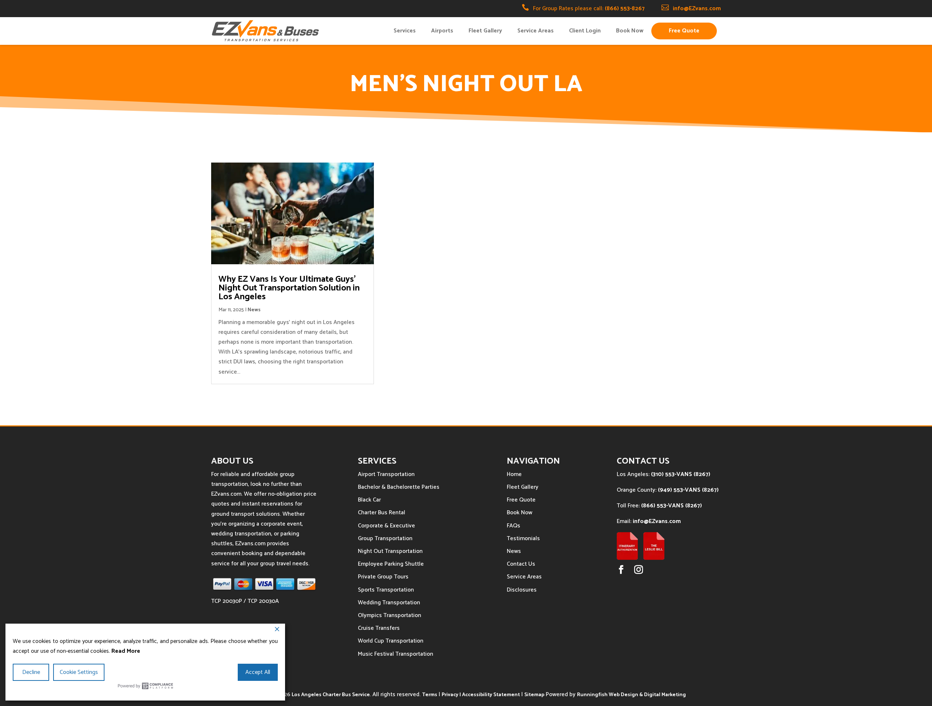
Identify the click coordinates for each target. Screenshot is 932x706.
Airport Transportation (386, 474)
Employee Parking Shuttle (391, 564)
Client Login (585, 31)
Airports (442, 31)
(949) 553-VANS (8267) (688, 490)
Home (514, 474)
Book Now (629, 31)
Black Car (369, 500)
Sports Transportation (386, 590)
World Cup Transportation (390, 641)
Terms (429, 695)
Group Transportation (385, 538)
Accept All (257, 672)
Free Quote (684, 31)
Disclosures (522, 590)
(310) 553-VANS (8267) (680, 474)
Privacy (450, 695)
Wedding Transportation (389, 603)
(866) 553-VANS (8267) (671, 506)
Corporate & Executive (386, 526)
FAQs (513, 526)
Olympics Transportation (389, 615)
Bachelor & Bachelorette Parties (398, 487)
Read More (125, 651)
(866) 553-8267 (625, 8)
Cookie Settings (79, 672)
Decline (31, 672)
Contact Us (521, 564)
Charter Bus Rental (381, 513)
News (254, 310)
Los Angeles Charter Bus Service (331, 695)
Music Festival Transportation (395, 654)
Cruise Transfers (379, 628)
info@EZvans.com (697, 8)
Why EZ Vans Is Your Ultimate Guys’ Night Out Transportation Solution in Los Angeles (289, 288)
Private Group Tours (383, 577)
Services (405, 31)
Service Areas (535, 31)
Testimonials (523, 538)
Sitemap (534, 695)
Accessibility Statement (491, 695)
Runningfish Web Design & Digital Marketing (631, 695)
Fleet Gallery (485, 31)
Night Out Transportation (390, 551)
